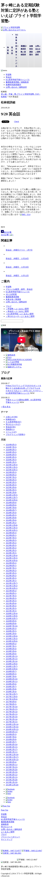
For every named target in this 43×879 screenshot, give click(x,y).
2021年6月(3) (11, 598)
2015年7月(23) (11, 767)
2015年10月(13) (12, 760)
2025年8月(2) (11, 475)
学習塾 (8, 75)
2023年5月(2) (11, 543)
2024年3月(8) (11, 518)
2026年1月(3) (11, 462)
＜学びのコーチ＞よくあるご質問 (20, 316)
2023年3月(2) (11, 548)
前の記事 (7, 232)
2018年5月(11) (11, 682)
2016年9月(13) (11, 732)
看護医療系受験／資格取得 (17, 82)
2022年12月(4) (11, 556)
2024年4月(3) (11, 515)
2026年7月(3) (11, 447)
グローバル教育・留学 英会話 (19, 289)
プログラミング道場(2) (15, 434)
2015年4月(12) (11, 775)
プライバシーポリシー (10, 837)
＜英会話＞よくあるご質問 (17, 311)
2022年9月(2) (11, 563)
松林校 (4, 97)
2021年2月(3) (11, 608)
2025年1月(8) (11, 493)
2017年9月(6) (11, 702)
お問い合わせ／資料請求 (16, 87)
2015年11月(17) (12, 757)
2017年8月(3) (11, 704)
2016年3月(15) (11, 747)
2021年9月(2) (11, 591)
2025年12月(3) (11, 465)
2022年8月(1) (11, 566)
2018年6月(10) (11, 679)
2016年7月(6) (11, 737)
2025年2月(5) (11, 490)
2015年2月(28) (11, 780)
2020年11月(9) (11, 616)
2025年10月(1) (11, 470)
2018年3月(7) (11, 687)
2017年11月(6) (11, 697)
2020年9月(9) (11, 621)
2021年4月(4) (11, 603)
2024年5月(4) (11, 513)
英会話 (8, 77)
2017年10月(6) (11, 699)
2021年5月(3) (11, 601)
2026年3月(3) (11, 457)
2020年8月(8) (11, 624)
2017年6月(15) (11, 709)
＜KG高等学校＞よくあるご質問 (19, 314)
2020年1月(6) (11, 634)
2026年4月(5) (11, 455)
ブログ (8, 306)
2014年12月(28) (12, 785)
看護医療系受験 (12, 297)
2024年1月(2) (11, 523)
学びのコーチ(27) (13, 424)
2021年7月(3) (11, 596)
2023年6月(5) (11, 540)
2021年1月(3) (11, 611)
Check (16, 121)
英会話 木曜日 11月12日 (17, 276)
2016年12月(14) (12, 724)
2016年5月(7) (11, 742)
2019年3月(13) (11, 656)
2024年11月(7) (11, 498)
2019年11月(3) (11, 639)
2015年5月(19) (11, 772)
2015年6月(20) (11, 770)
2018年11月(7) (11, 666)
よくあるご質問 (7, 832)
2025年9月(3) (11, 472)
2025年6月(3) (11, 480)
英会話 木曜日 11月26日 (17, 259)
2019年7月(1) (11, 646)
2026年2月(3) (11, 460)
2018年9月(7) (11, 671)
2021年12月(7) (11, 583)
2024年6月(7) (11, 510)
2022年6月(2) (11, 571)
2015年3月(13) (11, 777)
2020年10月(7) (11, 619)
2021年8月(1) (11, 593)
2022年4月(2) (11, 576)
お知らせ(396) (11, 417)
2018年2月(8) (11, 689)
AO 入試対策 (11, 294)
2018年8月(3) (11, 674)
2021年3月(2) (11, 606)
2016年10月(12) (12, 729)
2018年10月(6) (11, 669)
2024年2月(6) (11, 520)
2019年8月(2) (11, 644)
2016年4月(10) (11, 745)
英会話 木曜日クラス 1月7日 (19, 250)
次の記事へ (6, 235)
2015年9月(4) (11, 762)
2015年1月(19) (11, 782)
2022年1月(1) (11, 581)
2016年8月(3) (11, 734)
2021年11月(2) (11, 586)
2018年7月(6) (11, 676)
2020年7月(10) (11, 626)
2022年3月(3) (11, 578)
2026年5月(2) (11, 452)
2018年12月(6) (11, 664)
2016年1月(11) (11, 752)
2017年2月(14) (11, 719)
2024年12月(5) (11, 495)
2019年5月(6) (11, 651)
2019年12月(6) (11, 636)
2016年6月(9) (11, 739)
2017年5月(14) (11, 712)
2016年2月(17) (11, 750)
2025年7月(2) (11, 477)
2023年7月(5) (11, 538)
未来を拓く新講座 (13, 299)
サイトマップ (6, 839)
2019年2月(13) (11, 659)
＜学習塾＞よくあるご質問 (17, 309)
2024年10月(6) (11, 500)
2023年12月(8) (11, 525)
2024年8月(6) (11, 505)
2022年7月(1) (11, 568)
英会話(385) (11, 427)
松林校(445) (11, 419)
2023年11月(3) (11, 528)
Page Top (4, 810)
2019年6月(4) (11, 649)
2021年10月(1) (11, 588)
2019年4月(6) (11, 654)
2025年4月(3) (11, 485)
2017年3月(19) (11, 717)
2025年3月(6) (11, 487)
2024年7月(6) (11, 508)
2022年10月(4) (11, 561)
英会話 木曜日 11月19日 (17, 267)
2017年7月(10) (11, 707)
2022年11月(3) (11, 558)
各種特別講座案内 (13, 85)
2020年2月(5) (11, 631)
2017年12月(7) (11, 694)
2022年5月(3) (11, 573)
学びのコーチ (6, 827)
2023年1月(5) (11, 553)
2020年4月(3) (11, 629)
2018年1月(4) (11, 692)
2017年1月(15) (11, 722)
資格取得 (5, 824)
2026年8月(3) (11, 445)
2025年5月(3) (11, 482)
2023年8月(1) (11, 535)
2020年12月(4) (11, 613)
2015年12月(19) (12, 755)
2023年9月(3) (11, 533)
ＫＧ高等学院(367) (13, 422)
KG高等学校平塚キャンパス (18, 80)
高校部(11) (10, 429)
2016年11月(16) (12, 727)
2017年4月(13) (11, 714)
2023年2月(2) (11, 550)
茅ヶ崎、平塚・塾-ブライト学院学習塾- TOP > (20, 94)
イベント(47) (11, 432)
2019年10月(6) (11, 641)
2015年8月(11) (11, 765)
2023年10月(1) (11, 530)
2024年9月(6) (11, 503)
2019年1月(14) (11, 661)
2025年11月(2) (11, 467)
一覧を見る (6, 407)
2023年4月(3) (11, 545)
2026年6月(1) (11, 450)
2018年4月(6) (11, 684)
